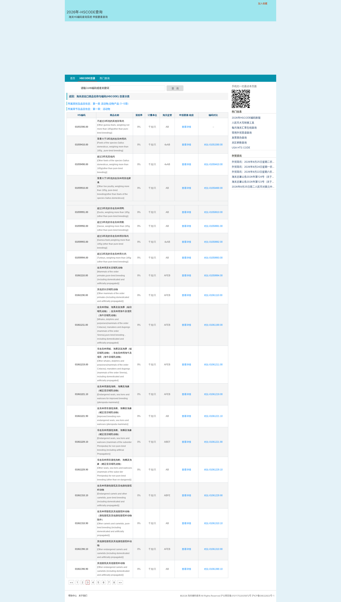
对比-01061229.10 (213, 469)
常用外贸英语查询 (242, 132)
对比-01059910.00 (213, 212)
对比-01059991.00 (213, 226)
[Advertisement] (170, 48)
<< (71, 582)
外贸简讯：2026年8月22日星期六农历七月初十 (258, 171)
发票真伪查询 (239, 137)
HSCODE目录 (87, 78)
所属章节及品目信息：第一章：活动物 (89, 108)
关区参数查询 (239, 142)
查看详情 (186, 127)
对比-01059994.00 (213, 275)
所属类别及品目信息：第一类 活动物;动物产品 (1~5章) (98, 103)
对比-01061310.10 (213, 523)
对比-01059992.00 (213, 242)
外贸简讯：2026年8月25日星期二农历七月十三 (258, 161)
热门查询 (105, 78)
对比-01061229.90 (213, 495)
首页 (72, 78)
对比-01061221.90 (213, 442)
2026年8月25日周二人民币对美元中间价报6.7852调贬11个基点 (267, 186)
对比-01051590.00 (213, 144)
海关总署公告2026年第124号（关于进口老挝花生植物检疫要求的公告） (272, 176)
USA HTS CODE (241, 147)
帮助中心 (72, 595)
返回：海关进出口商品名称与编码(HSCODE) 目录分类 (99, 96)
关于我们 (83, 595)
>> (120, 582)
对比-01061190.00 (213, 325)
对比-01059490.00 (213, 188)
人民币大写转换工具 (243, 122)
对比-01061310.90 (213, 549)
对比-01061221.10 (213, 416)
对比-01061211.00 (213, 364)
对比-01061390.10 (213, 569)
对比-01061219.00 (213, 394)
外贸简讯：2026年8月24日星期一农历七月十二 (258, 166)
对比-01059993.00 (213, 257)
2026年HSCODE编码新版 (246, 117)
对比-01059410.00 (213, 164)
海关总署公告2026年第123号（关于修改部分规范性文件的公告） (268, 181)
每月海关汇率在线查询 (244, 127)
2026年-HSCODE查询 (87, 14)
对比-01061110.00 (213, 295)
